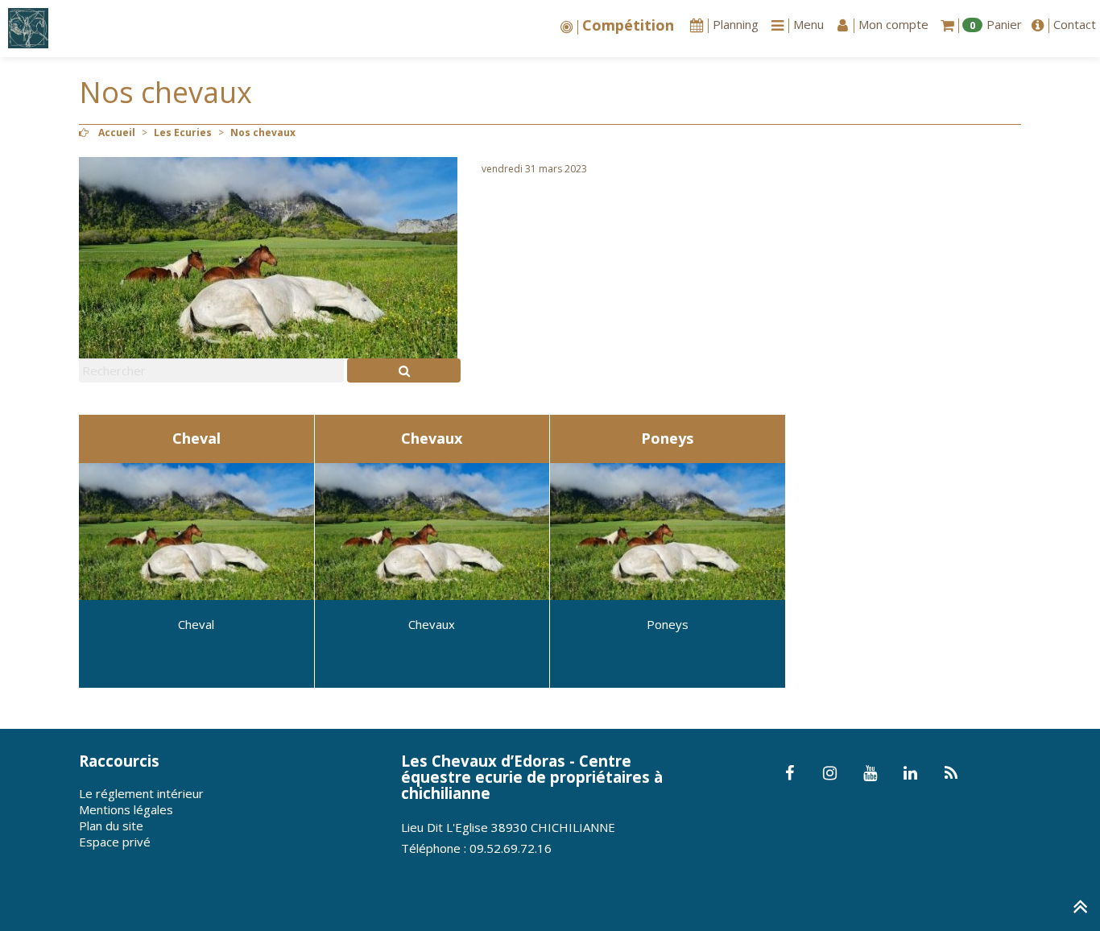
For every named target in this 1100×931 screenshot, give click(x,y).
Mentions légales (126, 809)
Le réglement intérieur (141, 793)
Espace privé (115, 842)
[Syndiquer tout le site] (950, 774)
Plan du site (111, 825)
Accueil (116, 132)
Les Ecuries (183, 132)
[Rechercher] (404, 370)
